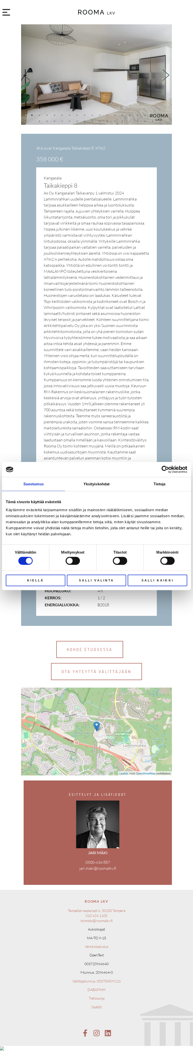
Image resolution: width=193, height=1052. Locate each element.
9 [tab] (85, 115)
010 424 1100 (96, 915)
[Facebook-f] (85, 1033)
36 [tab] (154, 121)
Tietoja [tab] (160, 484)
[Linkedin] (107, 1033)
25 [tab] (71, 121)
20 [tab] (169, 115)
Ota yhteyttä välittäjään (96, 671)
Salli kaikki (157, 580)
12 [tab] (108, 115)
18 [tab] (154, 115)
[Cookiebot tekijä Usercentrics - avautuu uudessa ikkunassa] (165, 469)
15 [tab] (131, 115)
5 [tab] (55, 115)
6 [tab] (62, 115)
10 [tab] (93, 115)
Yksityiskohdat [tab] (96, 484)
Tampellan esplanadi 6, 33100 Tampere (96, 910)
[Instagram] (96, 1033)
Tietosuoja (97, 998)
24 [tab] (63, 121)
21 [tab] (40, 121)
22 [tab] (48, 121)
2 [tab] (32, 115)
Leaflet (123, 773)
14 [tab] (123, 115)
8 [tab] (77, 115)
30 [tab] (108, 121)
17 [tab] (146, 115)
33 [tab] (131, 121)
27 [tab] (86, 121)
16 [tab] (138, 115)
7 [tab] (70, 115)
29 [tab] (101, 121)
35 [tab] (146, 121)
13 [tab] (116, 115)
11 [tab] (101, 115)
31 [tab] (116, 121)
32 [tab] (123, 121)
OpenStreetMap (145, 773)
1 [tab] (25, 115)
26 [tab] (78, 121)
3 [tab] (40, 115)
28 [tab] (93, 121)
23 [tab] (56, 121)
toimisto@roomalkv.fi (97, 920)
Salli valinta (96, 580)
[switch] (73, 561)
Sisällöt (96, 1007)
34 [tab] (138, 121)
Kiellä (35, 580)
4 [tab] (47, 115)
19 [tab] (161, 115)
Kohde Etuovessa (90, 649)
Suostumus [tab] (33, 484)
